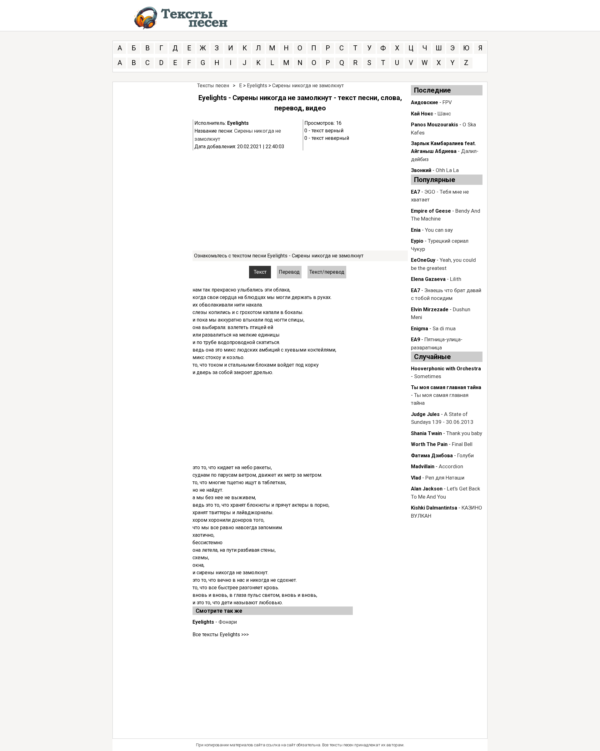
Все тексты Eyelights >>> (220, 634)
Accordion (451, 466)
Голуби (465, 455)
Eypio (417, 241)
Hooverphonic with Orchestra (446, 369)
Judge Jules (425, 414)
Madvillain (422, 466)
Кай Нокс (422, 114)
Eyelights (257, 86)
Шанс (444, 113)
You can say (439, 230)
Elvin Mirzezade (429, 309)
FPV (447, 102)
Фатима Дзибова (432, 456)
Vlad (416, 478)
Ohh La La (447, 170)
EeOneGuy (423, 260)
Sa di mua (444, 328)
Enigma (419, 329)
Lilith (455, 279)
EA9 (415, 340)
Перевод (289, 272)
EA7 (415, 192)
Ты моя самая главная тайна (446, 387)
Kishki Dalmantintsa (434, 508)
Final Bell (462, 444)
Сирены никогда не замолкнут (308, 86)
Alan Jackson (426, 489)
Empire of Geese (431, 211)
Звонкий (421, 170)
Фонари (227, 622)
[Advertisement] (300, 200)
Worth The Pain (429, 444)
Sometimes (427, 376)
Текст (260, 272)
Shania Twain (426, 433)
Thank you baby (464, 433)
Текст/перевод (326, 272)
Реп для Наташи (444, 477)
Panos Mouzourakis (434, 125)
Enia (416, 230)
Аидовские (424, 102)
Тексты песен (213, 86)
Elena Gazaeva (428, 279)
